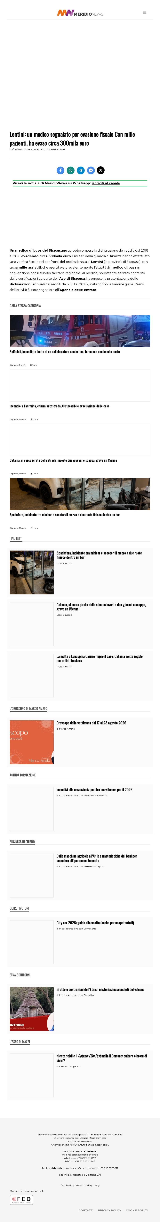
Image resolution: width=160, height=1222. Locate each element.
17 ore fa (22, 528)
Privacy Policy (109, 1210)
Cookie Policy (137, 1210)
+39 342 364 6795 (86, 1157)
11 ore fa (22, 365)
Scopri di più (102, 1144)
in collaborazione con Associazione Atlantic (83, 795)
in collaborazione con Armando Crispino (81, 866)
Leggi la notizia (64, 563)
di (58, 728)
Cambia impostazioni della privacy (80, 1185)
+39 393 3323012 (109, 1168)
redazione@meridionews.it (83, 1154)
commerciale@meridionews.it (80, 1168)
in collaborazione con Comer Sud (77, 928)
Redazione (32, 149)
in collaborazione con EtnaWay (76, 995)
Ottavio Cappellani (70, 1066)
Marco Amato (67, 728)
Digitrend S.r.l (93, 1174)
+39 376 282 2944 (85, 1161)
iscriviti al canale (106, 183)
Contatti (86, 1210)
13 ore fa (22, 419)
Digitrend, (14, 365)
